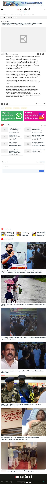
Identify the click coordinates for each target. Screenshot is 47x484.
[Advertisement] (23, 189)
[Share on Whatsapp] (43, 54)
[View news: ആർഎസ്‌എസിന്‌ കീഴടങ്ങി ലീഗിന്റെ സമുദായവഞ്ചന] (23, 456)
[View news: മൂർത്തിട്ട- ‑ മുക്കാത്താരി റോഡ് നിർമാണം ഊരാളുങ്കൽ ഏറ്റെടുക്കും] (27, 144)
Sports (12, 14)
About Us (2, 482)
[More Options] (45, 54)
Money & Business (25, 14)
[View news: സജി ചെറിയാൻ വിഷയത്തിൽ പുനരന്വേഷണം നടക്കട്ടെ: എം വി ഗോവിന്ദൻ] (4, 144)
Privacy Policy (11, 482)
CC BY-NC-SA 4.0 (23, 482)
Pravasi (32, 14)
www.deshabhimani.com (21, 481)
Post (41, 171)
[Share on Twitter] (40, 54)
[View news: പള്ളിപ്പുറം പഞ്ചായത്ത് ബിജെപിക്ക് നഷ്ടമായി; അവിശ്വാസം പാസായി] (19, 234)
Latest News (3, 14)
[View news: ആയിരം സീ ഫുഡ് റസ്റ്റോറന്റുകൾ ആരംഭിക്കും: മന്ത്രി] (27, 129)
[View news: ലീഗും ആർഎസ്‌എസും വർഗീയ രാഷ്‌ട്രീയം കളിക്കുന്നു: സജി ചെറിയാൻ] (4, 129)
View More (43, 125)
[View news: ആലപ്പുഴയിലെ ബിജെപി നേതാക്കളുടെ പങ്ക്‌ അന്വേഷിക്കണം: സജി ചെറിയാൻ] (4, 151)
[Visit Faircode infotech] (44, 481)
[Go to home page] (23, 9)
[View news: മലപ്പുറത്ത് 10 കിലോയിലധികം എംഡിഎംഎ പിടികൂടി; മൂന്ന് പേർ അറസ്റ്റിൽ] (3, 234)
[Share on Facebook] (38, 54)
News (8, 14)
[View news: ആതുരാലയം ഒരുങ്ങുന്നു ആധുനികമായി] (27, 151)
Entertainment (18, 14)
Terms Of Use (6, 482)
